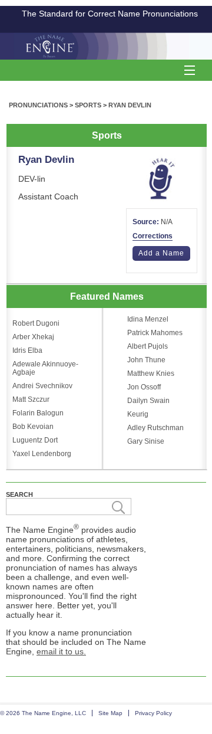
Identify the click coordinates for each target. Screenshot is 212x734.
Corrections (152, 236)
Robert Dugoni (35, 323)
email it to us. (61, 651)
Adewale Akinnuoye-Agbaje (45, 368)
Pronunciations (38, 105)
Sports (88, 105)
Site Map (110, 713)
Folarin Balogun (38, 413)
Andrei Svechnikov (42, 386)
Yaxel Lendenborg (41, 454)
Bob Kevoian (33, 426)
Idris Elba (27, 350)
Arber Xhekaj (33, 337)
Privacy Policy (153, 713)
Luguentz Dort (35, 440)
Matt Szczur (30, 399)
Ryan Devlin (129, 105)
